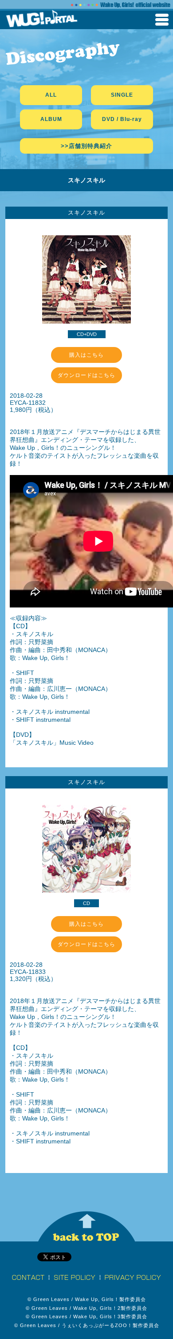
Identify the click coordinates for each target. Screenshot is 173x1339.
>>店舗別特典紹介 (86, 146)
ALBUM (51, 119)
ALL (51, 95)
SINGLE (122, 95)
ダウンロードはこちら (86, 375)
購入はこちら (86, 355)
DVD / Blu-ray (122, 119)
